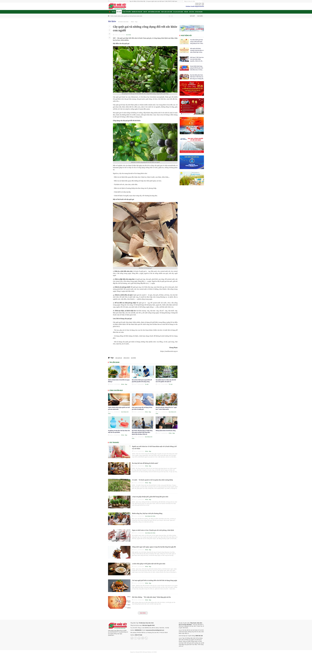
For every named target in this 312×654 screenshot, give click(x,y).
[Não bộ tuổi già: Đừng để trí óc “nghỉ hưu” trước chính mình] (166, 399)
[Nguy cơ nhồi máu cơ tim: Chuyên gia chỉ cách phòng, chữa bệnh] (119, 535)
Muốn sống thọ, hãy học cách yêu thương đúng (147, 513)
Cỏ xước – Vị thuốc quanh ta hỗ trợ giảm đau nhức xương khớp (152, 480)
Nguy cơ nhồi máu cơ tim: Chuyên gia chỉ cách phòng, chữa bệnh (153, 530)
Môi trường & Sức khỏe (154, 11)
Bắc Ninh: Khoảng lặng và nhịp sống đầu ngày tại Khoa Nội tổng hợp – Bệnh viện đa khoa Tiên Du (142, 432)
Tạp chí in (191, 11)
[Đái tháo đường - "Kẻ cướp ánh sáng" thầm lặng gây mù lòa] (119, 602)
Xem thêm (143, 613)
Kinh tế (145, 11)
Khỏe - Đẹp (134, 21)
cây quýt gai (118, 358)
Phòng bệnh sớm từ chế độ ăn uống (166, 430)
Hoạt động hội (186, 35)
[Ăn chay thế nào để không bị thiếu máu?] (119, 468)
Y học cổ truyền (126, 11)
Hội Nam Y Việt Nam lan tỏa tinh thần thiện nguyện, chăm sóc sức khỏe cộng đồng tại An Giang (197, 59)
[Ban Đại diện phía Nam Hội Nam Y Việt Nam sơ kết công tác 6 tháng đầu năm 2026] (184, 76)
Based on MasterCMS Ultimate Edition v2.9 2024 (143, 652)
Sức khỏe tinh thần (123, 21)
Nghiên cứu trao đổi (137, 11)
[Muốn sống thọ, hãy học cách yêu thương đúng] (119, 518)
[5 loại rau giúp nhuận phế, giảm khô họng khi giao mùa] (119, 502)
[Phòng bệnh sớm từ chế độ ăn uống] (166, 422)
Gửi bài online (198, 11)
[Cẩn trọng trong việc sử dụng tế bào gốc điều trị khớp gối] (143, 399)
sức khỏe (133, 358)
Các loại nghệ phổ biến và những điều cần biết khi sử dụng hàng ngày (154, 580)
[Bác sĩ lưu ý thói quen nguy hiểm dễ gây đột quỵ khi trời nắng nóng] (143, 372)
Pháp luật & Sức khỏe (166, 11)
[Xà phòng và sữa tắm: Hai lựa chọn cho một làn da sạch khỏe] (119, 422)
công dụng (126, 358)
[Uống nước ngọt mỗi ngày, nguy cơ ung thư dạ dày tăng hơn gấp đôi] (119, 552)
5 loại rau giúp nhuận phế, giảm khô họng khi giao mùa (150, 496)
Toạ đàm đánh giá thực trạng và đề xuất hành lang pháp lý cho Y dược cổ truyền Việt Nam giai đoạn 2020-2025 (196, 41)
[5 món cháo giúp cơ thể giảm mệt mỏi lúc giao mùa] (119, 569)
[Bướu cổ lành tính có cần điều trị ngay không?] (119, 372)
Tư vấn (147, 384)
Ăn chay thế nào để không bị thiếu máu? (145, 463)
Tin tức (113, 11)
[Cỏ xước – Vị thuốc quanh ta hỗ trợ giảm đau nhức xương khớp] (119, 485)
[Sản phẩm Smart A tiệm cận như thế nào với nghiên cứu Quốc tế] (166, 372)
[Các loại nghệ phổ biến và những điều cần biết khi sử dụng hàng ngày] (119, 585)
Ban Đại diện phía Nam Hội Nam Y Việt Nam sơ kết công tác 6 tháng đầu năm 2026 (197, 77)
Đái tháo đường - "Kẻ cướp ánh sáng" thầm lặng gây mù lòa (151, 597)
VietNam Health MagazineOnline (195, 6)
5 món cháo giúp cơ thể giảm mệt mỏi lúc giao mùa (148, 563)
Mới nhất (192, 16)
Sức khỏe (119, 11)
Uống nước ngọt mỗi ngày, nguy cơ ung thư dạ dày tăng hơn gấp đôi (154, 547)
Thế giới (186, 11)
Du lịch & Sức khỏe (178, 11)
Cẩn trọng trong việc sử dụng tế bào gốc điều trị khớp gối (126, 16)
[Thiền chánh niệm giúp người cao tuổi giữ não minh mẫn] (119, 399)
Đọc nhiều (200, 16)
